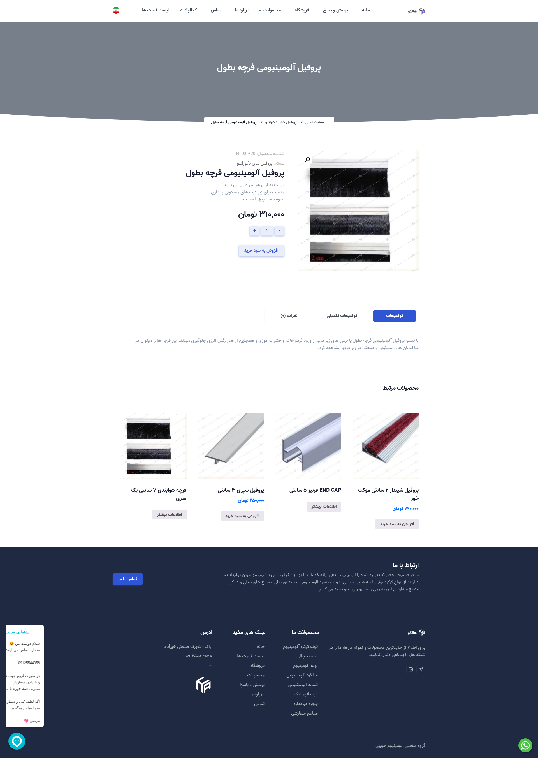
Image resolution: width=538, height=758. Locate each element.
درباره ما (242, 10)
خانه (366, 10)
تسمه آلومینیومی (303, 684)
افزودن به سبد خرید (261, 250)
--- (210, 665)
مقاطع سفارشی (304, 713)
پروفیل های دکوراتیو (280, 122)
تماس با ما (128, 579)
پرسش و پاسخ (335, 10)
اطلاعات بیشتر (324, 506)
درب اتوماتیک (306, 694)
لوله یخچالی (307, 656)
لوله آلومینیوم (305, 665)
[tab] (394, 316)
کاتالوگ (190, 10)
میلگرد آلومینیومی (302, 675)
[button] (307, 160)
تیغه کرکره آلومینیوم (300, 646)
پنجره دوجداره (306, 704)
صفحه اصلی (314, 122)
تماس (216, 10)
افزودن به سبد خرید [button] (397, 524)
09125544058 (199, 656)
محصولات (272, 10)
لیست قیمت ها (156, 10)
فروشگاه (302, 10)
